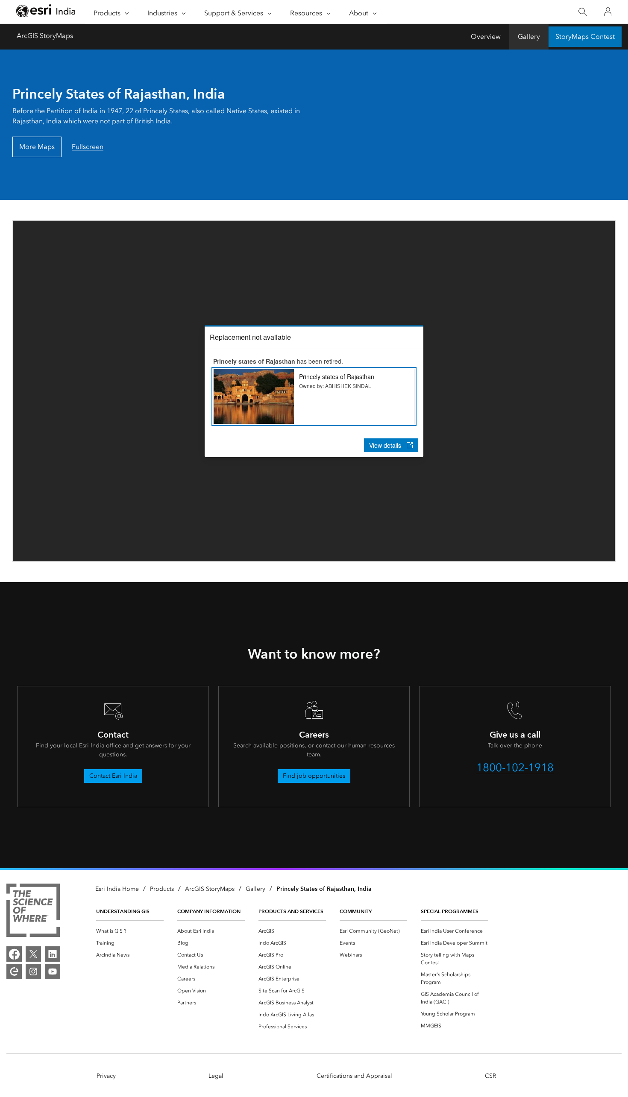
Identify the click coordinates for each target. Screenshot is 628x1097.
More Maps (37, 147)
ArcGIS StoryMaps (45, 36)
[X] (33, 954)
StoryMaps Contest (585, 36)
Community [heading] (356, 911)
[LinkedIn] (52, 954)
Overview (486, 36)
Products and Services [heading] (290, 911)
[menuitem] (130, 931)
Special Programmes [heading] (449, 911)
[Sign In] (608, 12)
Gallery (529, 36)
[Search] (582, 12)
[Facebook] (14, 954)
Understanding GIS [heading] (123, 911)
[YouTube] (52, 971)
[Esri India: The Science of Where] (33, 912)
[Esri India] (45, 12)
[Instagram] (33, 971)
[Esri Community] (14, 971)
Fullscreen (87, 147)
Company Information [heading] (209, 911)
